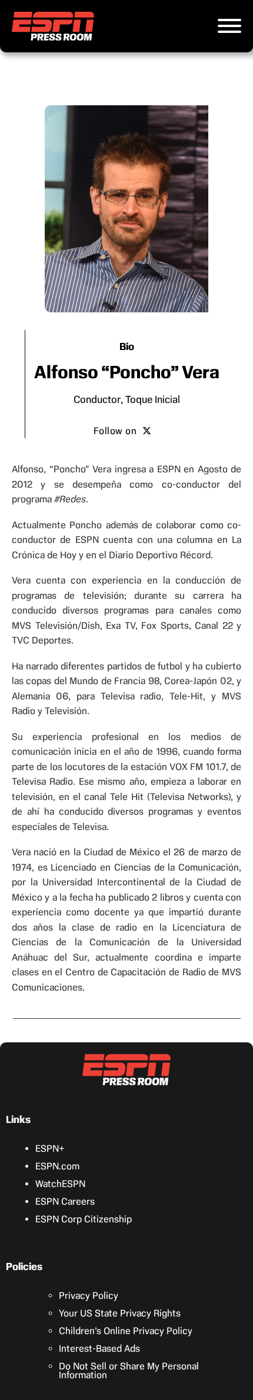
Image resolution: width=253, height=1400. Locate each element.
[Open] (229, 26)
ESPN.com (57, 1166)
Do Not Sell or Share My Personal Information (129, 1371)
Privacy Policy (88, 1295)
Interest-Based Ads (99, 1348)
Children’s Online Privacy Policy (125, 1330)
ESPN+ (50, 1148)
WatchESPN (60, 1183)
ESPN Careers (65, 1201)
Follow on (115, 430)
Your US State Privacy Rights (120, 1313)
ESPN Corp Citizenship (83, 1219)
